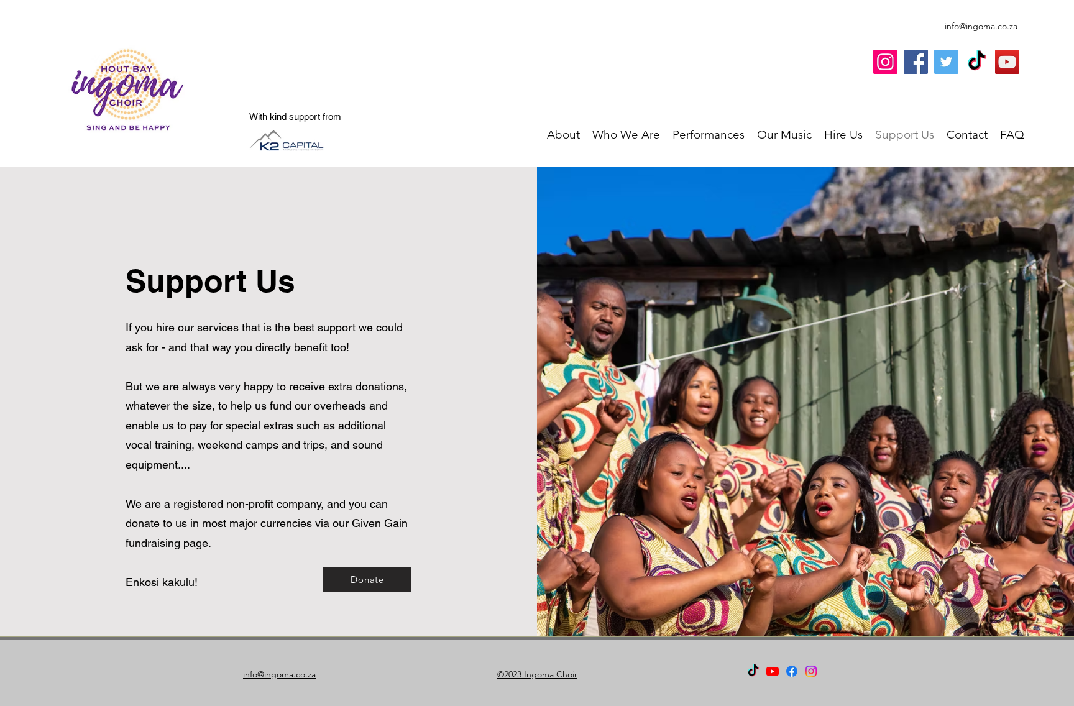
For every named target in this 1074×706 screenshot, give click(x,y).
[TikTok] (977, 62)
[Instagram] (885, 62)
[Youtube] (772, 671)
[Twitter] (946, 62)
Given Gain (380, 523)
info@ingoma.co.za (981, 26)
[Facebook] (916, 62)
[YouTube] (1007, 62)
